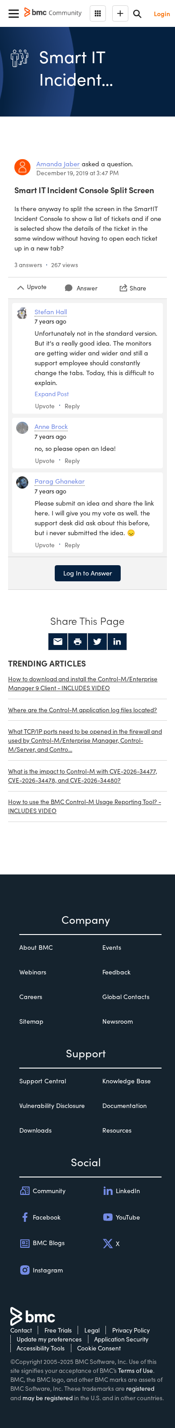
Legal (92, 1330)
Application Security (121, 1339)
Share (138, 288)
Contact (21, 1330)
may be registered (47, 1397)
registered (140, 1388)
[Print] (77, 641)
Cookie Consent (99, 1348)
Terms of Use (135, 1370)
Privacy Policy (131, 1330)
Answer (87, 288)
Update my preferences (49, 1339)
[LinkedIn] (117, 641)
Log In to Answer (87, 572)
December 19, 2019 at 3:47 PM (77, 173)
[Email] (57, 641)
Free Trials (58, 1330)
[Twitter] (97, 641)
